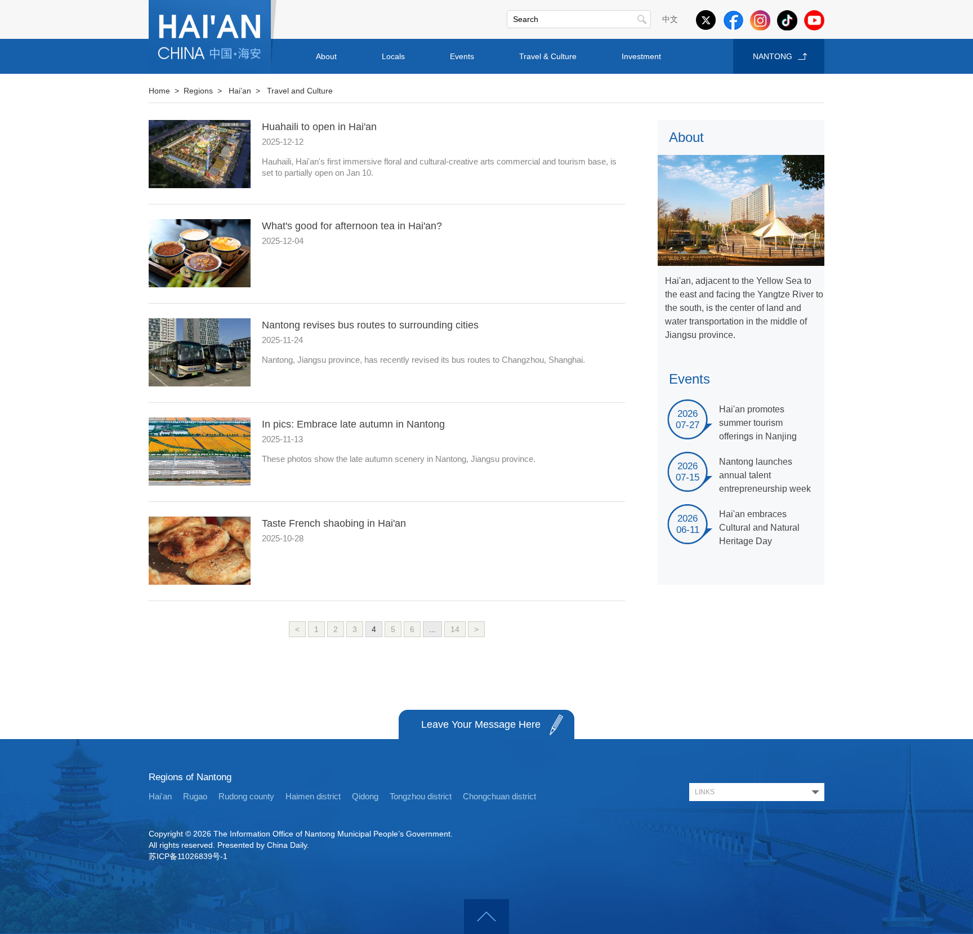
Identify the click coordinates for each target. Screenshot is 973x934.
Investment (641, 56)
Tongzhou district (421, 796)
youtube (814, 20)
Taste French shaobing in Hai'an (334, 523)
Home (159, 90)
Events (462, 56)
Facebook (733, 20)
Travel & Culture (548, 56)
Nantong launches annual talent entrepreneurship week (765, 475)
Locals (393, 56)
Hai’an (240, 90)
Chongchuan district (499, 796)
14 (454, 629)
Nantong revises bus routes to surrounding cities (370, 325)
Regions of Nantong (190, 777)
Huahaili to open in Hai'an (319, 126)
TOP (486, 916)
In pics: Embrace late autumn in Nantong (353, 424)
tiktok (787, 20)
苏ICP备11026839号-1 (188, 856)
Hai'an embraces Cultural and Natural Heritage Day (759, 527)
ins (760, 20)
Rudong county (246, 796)
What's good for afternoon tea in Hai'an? (352, 226)
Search (641, 19)
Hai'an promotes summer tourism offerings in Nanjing (758, 422)
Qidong (365, 796)
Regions (198, 90)
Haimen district (313, 796)
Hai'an (160, 796)
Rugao (195, 796)
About (326, 56)
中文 (670, 19)
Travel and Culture (300, 90)
